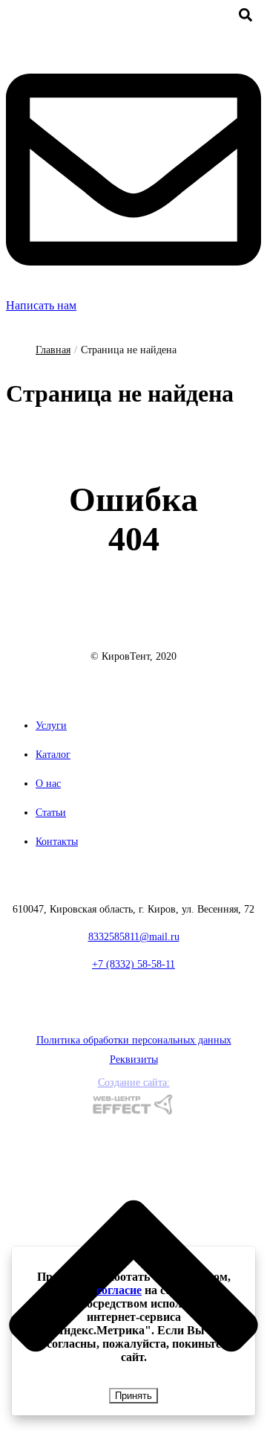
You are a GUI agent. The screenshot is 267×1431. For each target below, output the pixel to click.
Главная (53, 350)
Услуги (51, 725)
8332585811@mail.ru (133, 936)
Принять (133, 1395)
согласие (119, 1290)
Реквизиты (134, 1059)
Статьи (51, 812)
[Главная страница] (133, 636)
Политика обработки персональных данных (133, 1040)
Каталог (53, 754)
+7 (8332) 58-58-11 (133, 964)
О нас (48, 783)
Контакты (57, 841)
